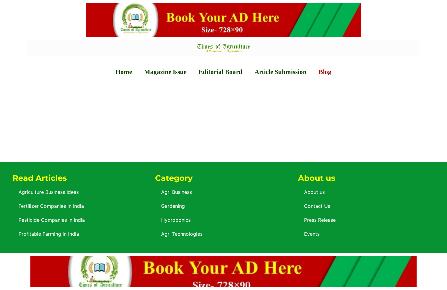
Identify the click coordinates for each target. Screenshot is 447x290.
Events (312, 234)
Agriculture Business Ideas (49, 192)
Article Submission (281, 72)
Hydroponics (176, 220)
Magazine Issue (165, 72)
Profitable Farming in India (49, 234)
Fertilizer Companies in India (51, 206)
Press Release (320, 220)
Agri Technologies (182, 234)
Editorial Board (220, 72)
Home (124, 72)
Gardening (173, 206)
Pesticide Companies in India (52, 220)
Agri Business (176, 192)
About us (314, 192)
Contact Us (317, 206)
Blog (325, 72)
